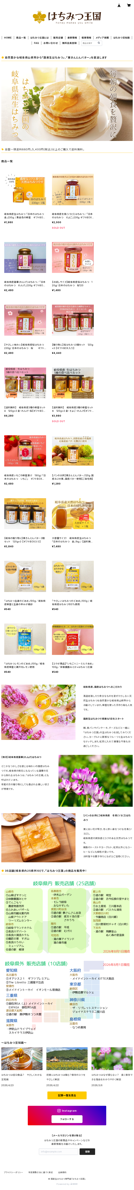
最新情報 (72, 37)
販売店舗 (58, 37)
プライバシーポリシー (13, 1172)
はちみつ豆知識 (121, 37)
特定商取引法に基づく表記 (40, 1172)
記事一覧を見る (67, 1095)
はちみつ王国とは (39, 37)
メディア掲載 (102, 37)
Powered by (63, 1184)
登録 (87, 1151)
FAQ (36, 43)
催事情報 (86, 37)
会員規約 (62, 1172)
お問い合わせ (50, 43)
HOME (8, 37)
